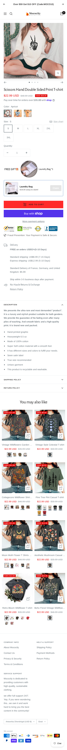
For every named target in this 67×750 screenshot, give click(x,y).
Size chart (58, 121)
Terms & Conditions (13, 664)
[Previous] (5, 82)
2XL (48, 128)
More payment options (33, 221)
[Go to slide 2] (32, 82)
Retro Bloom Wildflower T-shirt (17, 608)
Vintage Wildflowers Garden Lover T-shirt (17, 444)
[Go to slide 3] (34, 82)
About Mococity (11, 647)
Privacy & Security (13, 658)
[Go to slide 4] (37, 82)
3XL (9, 137)
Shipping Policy (12, 380)
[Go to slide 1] (29, 82)
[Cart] (61, 13)
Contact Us (9, 653)
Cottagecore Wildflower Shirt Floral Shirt (17, 497)
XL (38, 128)
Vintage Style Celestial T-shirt (49, 444)
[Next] (62, 82)
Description (10, 305)
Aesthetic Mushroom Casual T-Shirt (49, 555)
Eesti (40, 722)
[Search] (11, 13)
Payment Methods (46, 653)
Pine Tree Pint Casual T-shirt (50, 497)
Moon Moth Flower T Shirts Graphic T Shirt (17, 555)
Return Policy (16, 289)
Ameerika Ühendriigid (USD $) (19, 722)
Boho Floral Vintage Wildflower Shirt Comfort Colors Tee (49, 608)
